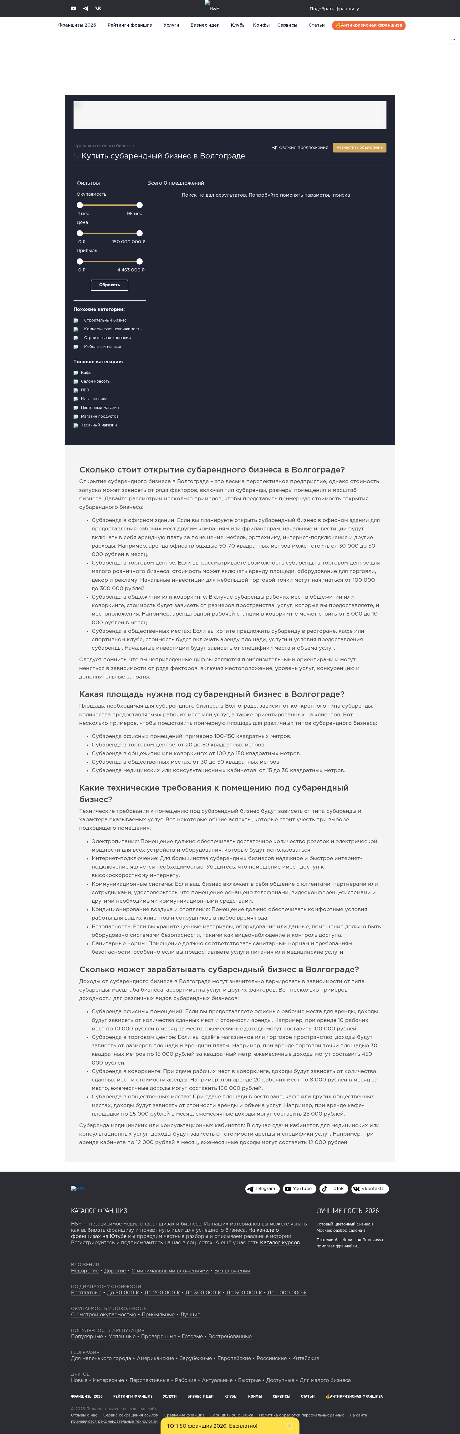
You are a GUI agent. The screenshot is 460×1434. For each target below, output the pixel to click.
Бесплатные (86, 1293)
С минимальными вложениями (170, 1271)
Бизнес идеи (205, 25)
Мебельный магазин (103, 346)
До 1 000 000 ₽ (287, 1293)
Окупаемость (91, 194)
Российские (272, 1358)
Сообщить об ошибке (231, 1415)
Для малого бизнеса (325, 1380)
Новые (79, 1380)
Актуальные (217, 1380)
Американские (155, 1358)
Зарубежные (196, 1358)
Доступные (280, 1380)
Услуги (170, 1396)
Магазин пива (94, 399)
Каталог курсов (280, 1243)
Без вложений (232, 1271)
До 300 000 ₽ (203, 1293)
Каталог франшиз (99, 1210)
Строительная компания (107, 338)
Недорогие (85, 1271)
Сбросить (109, 285)
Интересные (108, 1380)
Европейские (234, 1358)
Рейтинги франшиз (130, 25)
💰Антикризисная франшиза (368, 25)
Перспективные (149, 1380)
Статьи (317, 25)
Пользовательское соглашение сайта (122, 1409)
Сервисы (287, 25)
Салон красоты (95, 381)
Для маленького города (101, 1358)
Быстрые (249, 1380)
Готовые (192, 1336)
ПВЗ (85, 390)
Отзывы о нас (84, 1415)
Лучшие (190, 1315)
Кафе (86, 372)
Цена (82, 222)
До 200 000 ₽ (162, 1293)
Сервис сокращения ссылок (130, 1415)
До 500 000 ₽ (244, 1293)
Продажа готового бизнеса (104, 146)
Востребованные (230, 1336)
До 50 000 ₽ (123, 1293)
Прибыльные (158, 1315)
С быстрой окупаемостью (103, 1315)
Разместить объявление (360, 147)
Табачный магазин (99, 425)
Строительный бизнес (105, 320)
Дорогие (115, 1271)
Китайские (305, 1358)
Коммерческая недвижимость (112, 329)
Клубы (238, 25)
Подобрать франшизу (334, 9)
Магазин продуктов (100, 416)
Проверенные (158, 1336)
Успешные (122, 1336)
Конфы (261, 25)
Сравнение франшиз (184, 1415)
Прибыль (87, 251)
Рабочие (185, 1380)
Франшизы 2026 (77, 25)
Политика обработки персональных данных (301, 1415)
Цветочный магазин (100, 408)
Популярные (87, 1336)
